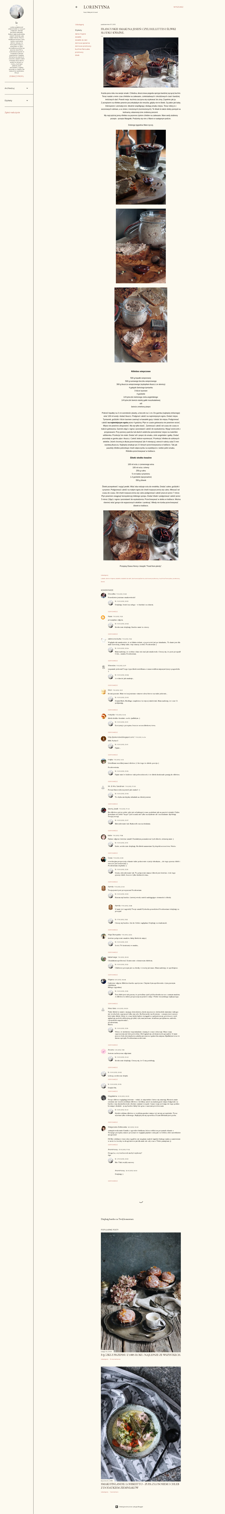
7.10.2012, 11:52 (127, 639)
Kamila (110, 887)
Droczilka (111, 594)
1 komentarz (114, 1492)
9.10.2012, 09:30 (122, 1008)
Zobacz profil (16, 76)
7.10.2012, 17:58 (118, 835)
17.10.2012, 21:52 (122, 919)
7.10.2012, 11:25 (118, 616)
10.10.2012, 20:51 (122, 601)
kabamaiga (112, 957)
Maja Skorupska (114, 935)
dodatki (78, 37)
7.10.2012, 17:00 (130, 786)
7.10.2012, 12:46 (121, 715)
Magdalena (112, 1096)
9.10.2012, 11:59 (119, 1050)
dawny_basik (113, 809)
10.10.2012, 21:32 (122, 964)
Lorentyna (97, 7)
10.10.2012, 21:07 (122, 820)
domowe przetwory (83, 46)
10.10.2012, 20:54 (123, 648)
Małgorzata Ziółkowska (117, 1127)
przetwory (79, 52)
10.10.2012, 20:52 (123, 624)
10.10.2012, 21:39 (122, 1028)
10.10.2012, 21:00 (123, 697)
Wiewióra (111, 666)
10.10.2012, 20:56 (123, 675)
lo (115, 601)
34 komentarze (115, 1359)
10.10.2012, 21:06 (122, 794)
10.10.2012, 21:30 (122, 894)
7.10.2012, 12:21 (118, 690)
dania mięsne (80, 34)
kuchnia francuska (82, 49)
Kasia (110, 616)
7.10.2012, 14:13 (119, 760)
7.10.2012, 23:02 (123, 957)
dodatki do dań (81, 40)
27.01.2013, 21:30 (122, 1159)
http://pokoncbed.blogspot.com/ (121, 737)
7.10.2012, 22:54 (127, 935)
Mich (110, 690)
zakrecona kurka (114, 639)
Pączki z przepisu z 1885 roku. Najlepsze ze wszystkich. (141, 1355)
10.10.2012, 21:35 (122, 991)
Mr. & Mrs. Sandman (116, 786)
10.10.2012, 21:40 (123, 1057)
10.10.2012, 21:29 (122, 869)
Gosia (110, 858)
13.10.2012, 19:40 (122, 1110)
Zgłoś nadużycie (12, 112)
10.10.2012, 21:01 (122, 722)
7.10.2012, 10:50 (121, 594)
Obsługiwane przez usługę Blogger (131, 1507)
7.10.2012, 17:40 (124, 809)
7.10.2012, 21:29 (118, 858)
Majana (111, 980)
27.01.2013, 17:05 (124, 1149)
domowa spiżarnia (82, 43)
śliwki (77, 55)
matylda (111, 715)
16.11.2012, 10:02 (133, 1127)
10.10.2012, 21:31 (122, 942)
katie (110, 835)
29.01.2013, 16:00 (131, 1171)
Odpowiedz (113, 611)
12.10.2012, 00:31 (123, 1096)
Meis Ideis (112, 1008)
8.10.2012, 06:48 (120, 980)
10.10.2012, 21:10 (122, 843)
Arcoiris (111, 1050)
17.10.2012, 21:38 (126, 906)
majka (110, 760)
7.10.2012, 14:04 (140, 737)
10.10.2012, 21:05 (122, 771)
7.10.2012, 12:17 (121, 665)
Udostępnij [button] (79, 25)
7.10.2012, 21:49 (119, 887)
